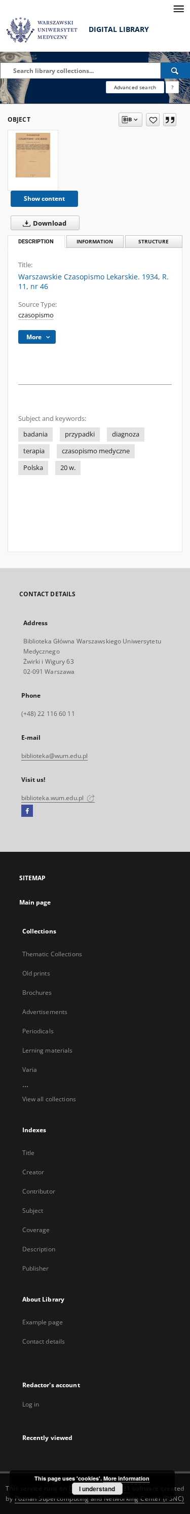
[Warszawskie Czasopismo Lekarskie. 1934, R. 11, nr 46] (33, 155)
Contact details (43, 1341)
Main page (35, 902)
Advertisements (45, 1011)
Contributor (38, 1191)
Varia (29, 1069)
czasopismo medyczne (96, 451)
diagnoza (125, 434)
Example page (42, 1322)
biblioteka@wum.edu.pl (54, 755)
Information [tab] (95, 241)
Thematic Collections (52, 954)
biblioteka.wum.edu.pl (53, 798)
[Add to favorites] (153, 119)
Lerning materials (47, 1050)
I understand (97, 1488)
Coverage (36, 1229)
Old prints (36, 973)
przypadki (80, 434)
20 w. (67, 467)
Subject (33, 1210)
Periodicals (38, 1031)
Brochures (37, 992)
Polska (33, 467)
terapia (34, 451)
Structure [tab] (153, 241)
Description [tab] (36, 241)
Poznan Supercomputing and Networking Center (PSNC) (99, 1498)
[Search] (175, 70)
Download (48, 223)
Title (28, 1152)
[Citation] (169, 119)
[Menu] (178, 8)
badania (35, 434)
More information (126, 1478)
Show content (44, 198)
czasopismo (36, 315)
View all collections (49, 1099)
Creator (33, 1172)
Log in (31, 1404)
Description (38, 1249)
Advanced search (135, 87)
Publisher (35, 1268)
